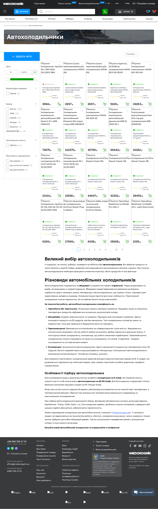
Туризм (149, 19)
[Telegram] (8, 448)
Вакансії (66, 456)
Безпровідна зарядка (16, 88)
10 (116, 249)
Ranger (15, 122)
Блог (64, 445)
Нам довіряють (43, 480)
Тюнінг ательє (64, 3)
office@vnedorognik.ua (18, 464)
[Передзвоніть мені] (105, 11)
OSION (15, 118)
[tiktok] (149, 445)
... (111, 249)
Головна (7, 25)
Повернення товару (46, 452)
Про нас (40, 470)
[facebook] (130, 445)
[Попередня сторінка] (72, 249)
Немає (15, 93)
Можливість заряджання (18, 156)
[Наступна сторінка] (122, 249)
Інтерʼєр (88, 19)
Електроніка (129, 19)
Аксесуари (107, 19)
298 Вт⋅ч (16, 145)
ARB (14, 113)
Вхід (127, 3)
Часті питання (43, 459)
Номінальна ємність (15, 140)
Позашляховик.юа (121, 412)
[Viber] (16, 448)
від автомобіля (19, 169)
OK (35, 72)
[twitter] (135, 445)
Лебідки (70, 19)
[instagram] (144, 445)
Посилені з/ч (31, 19)
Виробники (67, 452)
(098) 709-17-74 (14, 471)
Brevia (16, 109)
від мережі (17, 161)
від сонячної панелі (21, 165)
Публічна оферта (70, 470)
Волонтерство (69, 459)
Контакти (41, 473)
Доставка (41, 449)
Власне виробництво (89, 3)
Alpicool (16, 126)
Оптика (51, 19)
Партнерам (39, 3)
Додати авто (24, 56)
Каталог (24, 11)
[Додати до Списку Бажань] (59, 65)
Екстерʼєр (10, 19)
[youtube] (139, 445)
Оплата (39, 445)
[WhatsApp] (12, 448)
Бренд (9, 104)
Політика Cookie (70, 480)
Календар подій (70, 449)
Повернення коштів (46, 456)
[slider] (8, 79)
